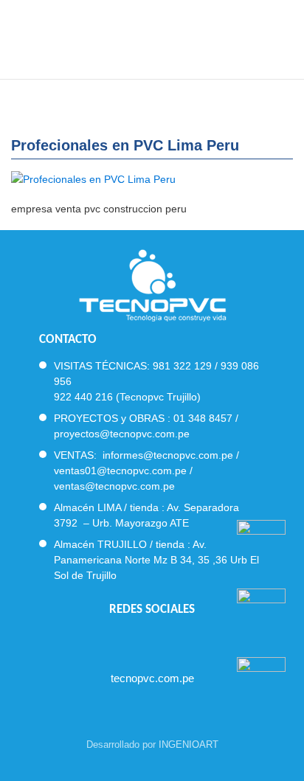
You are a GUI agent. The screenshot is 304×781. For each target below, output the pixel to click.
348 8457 (210, 418)
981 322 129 (182, 366)
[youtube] (165, 640)
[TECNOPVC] (152, 37)
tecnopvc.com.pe (152, 678)
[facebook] (112, 640)
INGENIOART (188, 744)
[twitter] (139, 640)
